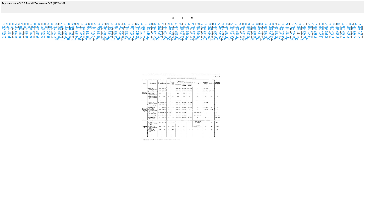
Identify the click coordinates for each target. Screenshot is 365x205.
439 (185, 39)
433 (152, 39)
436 (169, 39)
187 (176, 29)
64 (261, 24)
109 (106, 26)
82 (338, 24)
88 (3, 26)
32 (124, 24)
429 (130, 39)
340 (304, 34)
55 (223, 24)
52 (210, 24)
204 (271, 29)
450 (246, 39)
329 (243, 34)
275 (304, 31)
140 (276, 26)
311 (143, 34)
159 (21, 29)
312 (148, 34)
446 (224, 39)
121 (171, 26)
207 (288, 29)
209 (299, 29)
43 (172, 24)
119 (160, 26)
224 (21, 31)
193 (210, 29)
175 (110, 29)
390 (221, 37)
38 (150, 24)
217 (343, 29)
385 (193, 37)
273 (293, 31)
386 (199, 37)
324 (215, 34)
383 (182, 37)
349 (354, 34)
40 (159, 24)
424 (102, 39)
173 (99, 29)
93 (25, 26)
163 (43, 29)
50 (201, 24)
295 (54, 34)
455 (274, 39)
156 (4, 29)
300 (82, 34)
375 (137, 37)
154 (354, 26)
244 (132, 31)
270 (276, 31)
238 (99, 31)
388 (210, 37)
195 (221, 29)
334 (271, 34)
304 (104, 34)
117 (149, 26)
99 (50, 26)
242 (121, 31)
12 (39, 24)
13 (43, 24)
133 (237, 26)
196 (226, 29)
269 (271, 31)
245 (137, 31)
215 (332, 29)
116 (143, 26)
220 (360, 29)
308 (126, 34)
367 (93, 37)
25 (95, 24)
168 (71, 29)
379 (160, 37)
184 (160, 29)
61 (249, 24)
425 (107, 39)
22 (82, 24)
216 (337, 29)
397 (260, 37)
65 (266, 24)
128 (210, 26)
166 (60, 29)
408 (321, 37)
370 (110, 37)
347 (343, 34)
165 (54, 29)
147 (315, 26)
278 (321, 31)
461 (308, 39)
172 (93, 29)
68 (278, 24)
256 (199, 31)
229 (48, 31)
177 (121, 29)
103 (72, 26)
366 (87, 37)
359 (48, 37)
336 (282, 34)
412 (343, 37)
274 (299, 31)
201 (254, 29)
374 (132, 37)
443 (207, 39)
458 (291, 39)
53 (214, 24)
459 (296, 39)
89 (8, 26)
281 (338, 31)
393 (238, 37)
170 (82, 29)
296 (60, 34)
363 (71, 37)
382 (176, 37)
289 (21, 34)
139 (271, 26)
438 (180, 39)
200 (249, 29)
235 (82, 31)
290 (26, 34)
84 (347, 24)
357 (37, 37)
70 (287, 24)
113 (127, 26)
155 (360, 26)
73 (300, 24)
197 (232, 29)
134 (243, 26)
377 (149, 37)
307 (121, 34)
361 (60, 37)
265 (249, 31)
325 (221, 34)
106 (89, 26)
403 (293, 37)
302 (93, 34)
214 (326, 29)
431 (141, 39)
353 (15, 37)
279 (326, 31)
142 (287, 26)
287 (10, 34)
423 (96, 39)
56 (227, 24)
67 (274, 24)
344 (326, 34)
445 (219, 39)
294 (48, 34)
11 (35, 24)
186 (171, 29)
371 (115, 37)
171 (87, 29)
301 (87, 34)
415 (360, 37)
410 (332, 37)
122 (176, 26)
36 (142, 24)
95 (33, 26)
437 (174, 39)
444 (213, 39)
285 (360, 31)
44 (176, 24)
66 (270, 24)
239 (104, 31)
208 (293, 29)
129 (215, 26)
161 (32, 29)
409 (326, 37)
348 (349, 34)
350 (360, 34)
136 (254, 26)
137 (260, 26)
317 (176, 34)
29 (112, 24)
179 (132, 29)
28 (107, 24)
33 (129, 24)
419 (74, 39)
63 (257, 24)
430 (135, 39)
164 (48, 29)
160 (26, 29)
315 (165, 34)
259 (215, 31)
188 (182, 29)
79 (326, 24)
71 (291, 24)
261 (226, 31)
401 (282, 37)
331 (254, 34)
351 (4, 37)
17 (60, 24)
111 (116, 26)
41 (163, 24)
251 (171, 31)
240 (110, 31)
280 (332, 31)
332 (260, 34)
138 (265, 26)
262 (232, 31)
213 (321, 29)
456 (280, 39)
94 (29, 26)
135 (249, 26)
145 (304, 26)
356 (32, 37)
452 (257, 39)
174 (104, 29)
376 (143, 37)
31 (120, 24)
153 (349, 26)
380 (165, 37)
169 (76, 29)
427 (118, 39)
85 (351, 24)
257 (204, 31)
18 (65, 24)
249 (160, 31)
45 (180, 24)
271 (282, 31)
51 (206, 24)
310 (137, 34)
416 (57, 39)
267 (260, 31)
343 (321, 34)
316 (171, 34)
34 (133, 24)
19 (69, 24)
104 (78, 26)
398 (265, 37)
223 (15, 31)
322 (204, 34)
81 (334, 24)
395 (249, 37)
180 (137, 29)
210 (304, 29)
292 (37, 34)
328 (237, 34)
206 (282, 29)
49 (197, 24)
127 (204, 26)
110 (111, 26)
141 (282, 26)
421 (85, 39)
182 (149, 29)
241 (115, 31)
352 (10, 37)
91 (16, 26)
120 (165, 26)
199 (243, 29)
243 (126, 31)
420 (80, 39)
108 (100, 26)
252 (176, 31)
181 (143, 29)
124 (187, 26)
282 (343, 31)
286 (4, 34)
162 (37, 29)
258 (210, 31)
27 (103, 24)
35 (137, 24)
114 (132, 26)
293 (43, 34)
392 (232, 37)
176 (115, 29)
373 (126, 37)
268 (265, 31)
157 (10, 29)
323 (210, 34)
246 (143, 31)
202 (260, 29)
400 (276, 37)
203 (265, 29)
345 (332, 34)
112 (122, 26)
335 (276, 34)
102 (67, 26)
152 (343, 26)
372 (121, 37)
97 (42, 26)
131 (226, 26)
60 (244, 24)
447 (230, 39)
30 (116, 24)
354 (21, 37)
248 (154, 31)
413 (349, 37)
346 (337, 34)
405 (304, 37)
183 (154, 29)
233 (71, 31)
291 (32, 34)
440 (191, 39)
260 (221, 31)
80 (330, 24)
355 (26, 37)
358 (43, 37)
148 (321, 26)
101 (61, 26)
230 (54, 31)
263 (238, 31)
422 (91, 39)
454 (269, 39)
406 (310, 37)
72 (296, 24)
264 (243, 31)
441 (196, 39)
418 (68, 39)
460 (302, 39)
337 (287, 34)
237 (93, 31)
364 (76, 37)
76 (313, 24)
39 (154, 24)
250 (165, 31)
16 (56, 24)
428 (124, 39)
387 (204, 37)
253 (182, 31)
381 (171, 37)
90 (12, 26)
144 (299, 26)
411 (337, 37)
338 (293, 34)
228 (43, 31)
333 (265, 34)
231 (60, 31)
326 (226, 34)
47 (189, 24)
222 (10, 31)
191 (199, 29)
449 (241, 39)
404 (299, 37)
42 (167, 24)
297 (65, 34)
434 (157, 39)
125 (193, 26)
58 (236, 24)
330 (249, 34)
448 (235, 39)
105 (83, 26)
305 (110, 34)
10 (31, 24)
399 (271, 37)
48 (193, 24)
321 (198, 34)
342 (315, 34)
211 (310, 29)
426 (113, 39)
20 (73, 24)
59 (240, 24)
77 (317, 24)
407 (315, 37)
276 (310, 31)
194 (215, 29)
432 (146, 39)
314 (160, 34)
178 (126, 29)
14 (47, 24)
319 (187, 34)
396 (254, 37)
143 (293, 26)
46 (184, 24)
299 (76, 34)
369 (104, 37)
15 (52, 24)
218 (349, 29)
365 (82, 37)
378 (154, 37)
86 (355, 24)
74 (304, 24)
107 (94, 26)
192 (204, 29)
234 (76, 31)
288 (15, 34)
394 (243, 37)
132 (232, 26)
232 (65, 31)
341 (310, 34)
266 (254, 31)
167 (65, 29)
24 (90, 24)
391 (226, 37)
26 (99, 24)
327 (232, 34)
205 (276, 29)
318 (182, 34)
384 (187, 37)
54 (219, 24)
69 (283, 24)
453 (263, 39)
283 (349, 31)
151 (337, 26)
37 (146, 24)
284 (354, 31)
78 (321, 24)
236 (87, 31)
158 (15, 29)
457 (285, 39)
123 (182, 26)
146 (310, 26)
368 (99, 37)
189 (187, 29)
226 (32, 31)
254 (187, 31)
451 (252, 39)
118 (154, 26)
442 (202, 39)
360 (54, 37)
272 (288, 31)
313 (154, 34)
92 (20, 26)
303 (99, 34)
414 (354, 37)
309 (132, 34)
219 (354, 29)
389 (215, 37)
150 (332, 26)
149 (326, 26)
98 (46, 26)
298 (71, 34)
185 (165, 29)
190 (193, 29)
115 (138, 26)
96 (37, 26)
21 (77, 24)
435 (163, 39)
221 (4, 31)
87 (360, 24)
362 (65, 37)
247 (149, 31)
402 (288, 37)
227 (37, 31)
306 (115, 34)
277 (315, 31)
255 (193, 31)
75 (308, 24)
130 (221, 26)
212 (315, 29)
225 (26, 31)
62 (253, 24)
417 (63, 39)
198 (238, 29)
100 (55, 26)
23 (86, 24)
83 (343, 24)
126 (198, 26)
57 (231, 24)
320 (193, 34)
